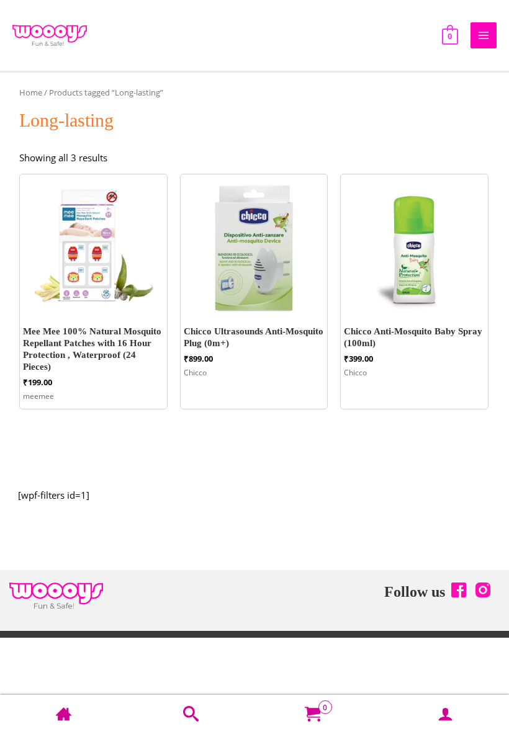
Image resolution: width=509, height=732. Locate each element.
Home (30, 92)
